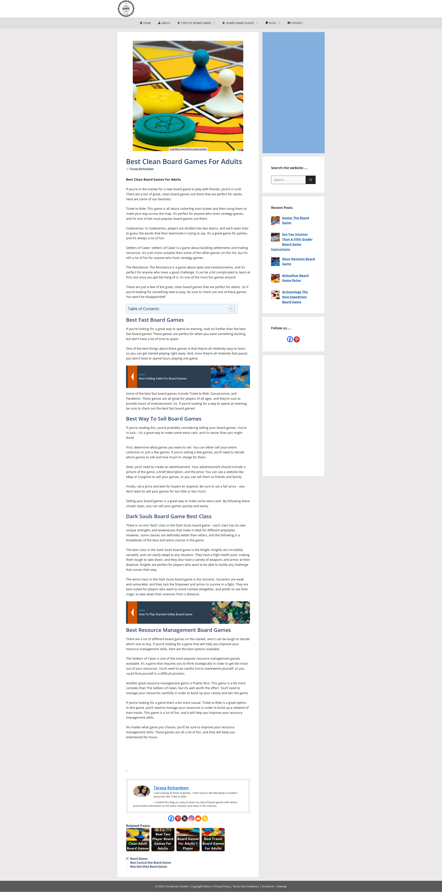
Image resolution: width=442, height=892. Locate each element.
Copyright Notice (201, 886)
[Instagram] (191, 818)
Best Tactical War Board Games (150, 862)
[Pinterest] (178, 818)
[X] (185, 818)
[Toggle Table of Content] (230, 309)
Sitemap (282, 886)
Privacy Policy (222, 886)
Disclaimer (268, 886)
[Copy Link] (205, 818)
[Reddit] (198, 818)
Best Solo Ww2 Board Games (148, 866)
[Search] (311, 180)
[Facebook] (171, 818)
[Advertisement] (293, 92)
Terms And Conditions (246, 886)
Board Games (138, 858)
